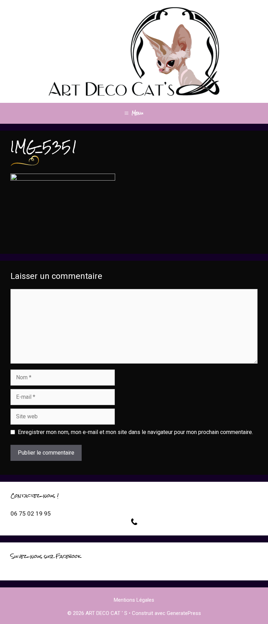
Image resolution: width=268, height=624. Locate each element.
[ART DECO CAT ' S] (134, 51)
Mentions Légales (134, 600)
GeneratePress (184, 613)
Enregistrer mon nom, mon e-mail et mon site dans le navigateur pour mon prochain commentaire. (135, 432)
